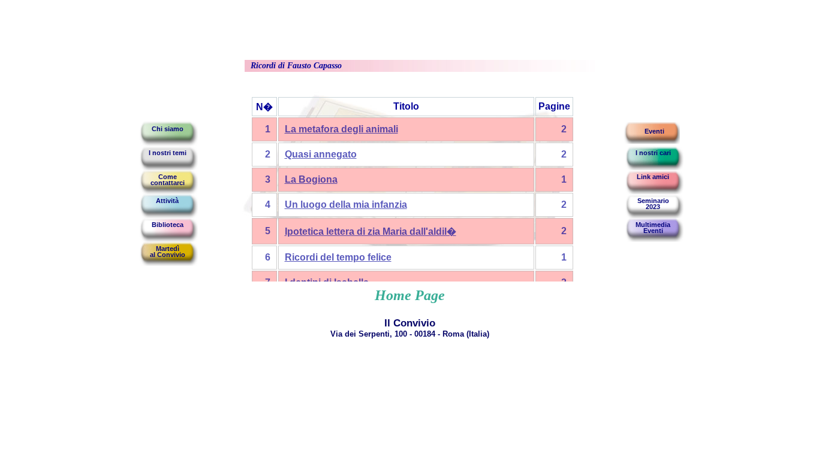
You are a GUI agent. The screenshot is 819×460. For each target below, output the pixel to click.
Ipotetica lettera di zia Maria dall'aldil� (370, 231)
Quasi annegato (321, 154)
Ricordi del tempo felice (338, 257)
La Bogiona (311, 179)
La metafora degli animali (341, 129)
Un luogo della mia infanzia (346, 204)
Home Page (410, 295)
